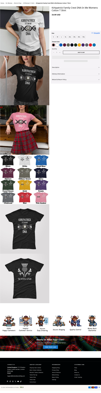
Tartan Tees (32, 379)
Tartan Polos (33, 377)
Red (90, 44)
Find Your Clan (50, 347)
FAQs (75, 367)
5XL (84, 37)
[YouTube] (18, 381)
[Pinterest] (7, 381)
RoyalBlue (60, 44)
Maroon (64, 44)
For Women (9, 3)
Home (2, 3)
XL (65, 37)
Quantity (54, 49)
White (57, 44)
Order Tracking (78, 377)
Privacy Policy (55, 370)
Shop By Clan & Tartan (35, 367)
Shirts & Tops (17, 3)
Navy (71, 44)
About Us (76, 372)
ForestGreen (75, 44)
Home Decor (33, 382)
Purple (83, 44)
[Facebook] (10, 381)
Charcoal (86, 44)
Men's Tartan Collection (35, 370)
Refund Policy (55, 375)
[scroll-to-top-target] (98, 385)
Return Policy (55, 377)
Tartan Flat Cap (33, 375)
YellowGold (79, 44)
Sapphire (94, 44)
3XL (74, 37)
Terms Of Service (56, 372)
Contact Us (77, 375)
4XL (79, 37)
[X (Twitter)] (15, 381)
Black (53, 44)
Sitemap (54, 379)
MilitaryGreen (68, 44)
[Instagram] (12, 381)
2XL (70, 37)
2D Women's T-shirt (28, 3)
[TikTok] (20, 381)
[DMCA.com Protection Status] (22, 387)
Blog (75, 370)
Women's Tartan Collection (36, 372)
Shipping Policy (56, 367)
